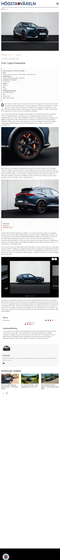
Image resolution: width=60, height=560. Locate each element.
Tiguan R (3, 235)
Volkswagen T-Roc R (8, 227)
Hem (2, 59)
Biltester (4, 55)
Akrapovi (30, 252)
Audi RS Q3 (6, 225)
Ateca (33, 105)
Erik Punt (18, 55)
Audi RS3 (53, 121)
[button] (56, 259)
